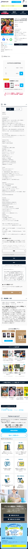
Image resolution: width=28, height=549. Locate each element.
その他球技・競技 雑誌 (6, 410)
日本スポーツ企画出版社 (8, 44)
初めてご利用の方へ (14, 435)
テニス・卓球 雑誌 (13, 9)
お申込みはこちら (8, 340)
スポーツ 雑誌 (6, 9)
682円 (17, 73)
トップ (2, 9)
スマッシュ (20, 9)
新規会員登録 (14, 430)
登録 (12, 292)
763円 (17, 67)
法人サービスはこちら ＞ (7, 438)
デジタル (6, 73)
